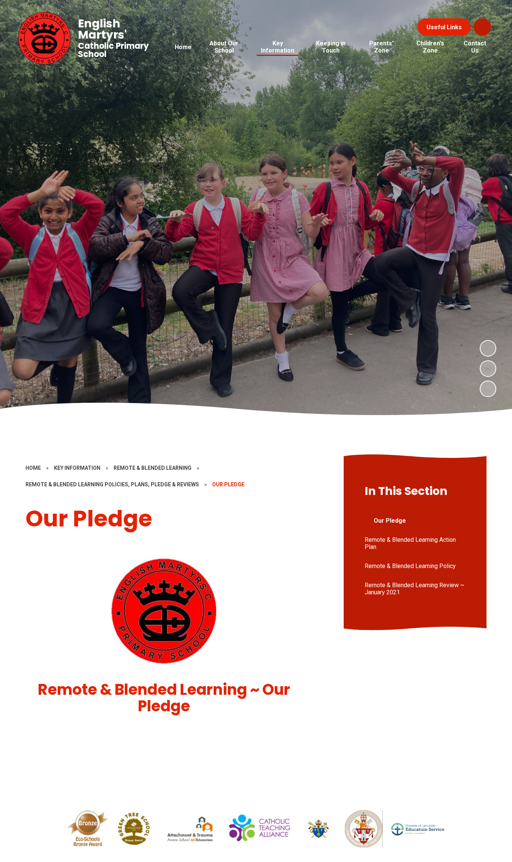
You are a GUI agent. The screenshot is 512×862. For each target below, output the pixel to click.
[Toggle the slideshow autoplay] (488, 389)
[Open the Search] (482, 27)
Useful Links (444, 27)
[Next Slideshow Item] (488, 348)
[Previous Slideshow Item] (488, 368)
